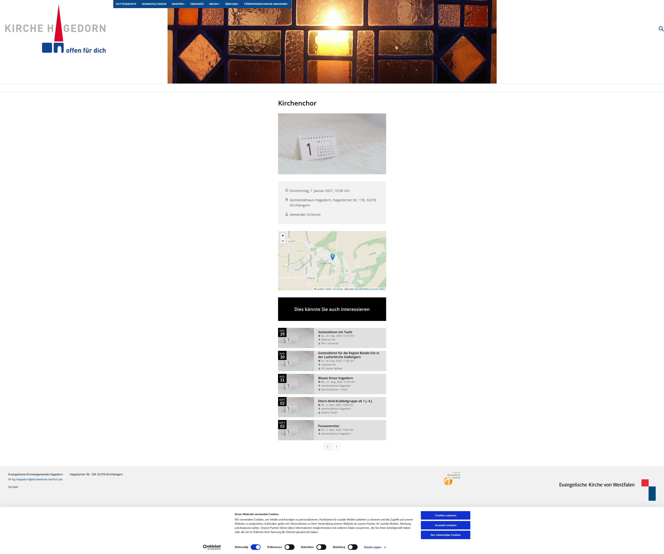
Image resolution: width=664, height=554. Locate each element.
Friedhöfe (197, 3)
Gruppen (177, 3)
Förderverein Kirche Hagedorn (265, 3)
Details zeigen (372, 547)
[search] (661, 29)
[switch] (289, 547)
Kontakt (13, 487)
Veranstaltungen (154, 3)
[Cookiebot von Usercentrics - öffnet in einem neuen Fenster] (212, 547)
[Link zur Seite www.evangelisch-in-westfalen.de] (604, 490)
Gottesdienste (126, 3)
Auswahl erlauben (445, 525)
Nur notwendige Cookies (446, 534)
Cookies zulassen (445, 515)
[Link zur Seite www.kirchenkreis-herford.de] (495, 478)
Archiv (213, 3)
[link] (178, 4)
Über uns (231, 3)
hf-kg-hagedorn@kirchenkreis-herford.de (35, 479)
